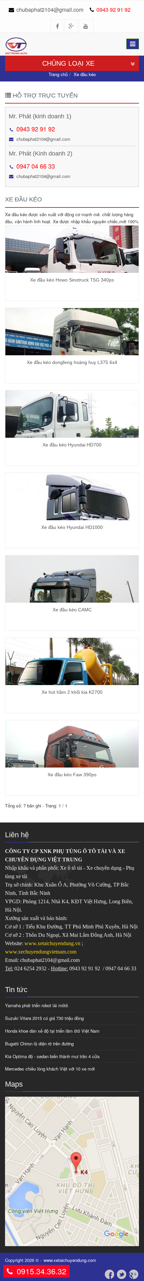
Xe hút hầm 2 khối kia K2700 (72, 692)
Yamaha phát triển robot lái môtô (36, 1005)
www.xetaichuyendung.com (70, 1260)
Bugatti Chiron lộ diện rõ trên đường (39, 1043)
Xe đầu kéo (85, 74)
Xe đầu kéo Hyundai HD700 (72, 444)
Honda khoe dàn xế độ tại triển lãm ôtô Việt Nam (52, 1031)
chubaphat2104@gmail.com (49, 9)
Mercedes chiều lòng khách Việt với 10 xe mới (50, 1068)
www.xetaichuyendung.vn (53, 943)
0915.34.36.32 (41, 1271)
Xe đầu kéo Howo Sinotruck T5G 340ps (72, 280)
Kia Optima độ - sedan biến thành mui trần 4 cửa (52, 1056)
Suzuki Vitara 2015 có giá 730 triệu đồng (44, 1018)
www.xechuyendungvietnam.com (40, 952)
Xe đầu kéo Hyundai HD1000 (72, 527)
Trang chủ (58, 74)
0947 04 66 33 (35, 166)
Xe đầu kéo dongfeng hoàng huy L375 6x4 (72, 362)
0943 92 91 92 (113, 9)
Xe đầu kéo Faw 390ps (72, 774)
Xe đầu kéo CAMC (72, 609)
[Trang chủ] (18, 41)
